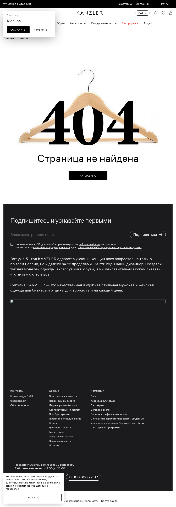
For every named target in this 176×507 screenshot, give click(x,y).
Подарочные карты (104, 23)
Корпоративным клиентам (64, 409)
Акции (147, 23)
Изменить (40, 29)
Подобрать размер (60, 414)
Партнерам (97, 405)
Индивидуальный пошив (63, 405)
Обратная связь (19, 405)
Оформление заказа (61, 436)
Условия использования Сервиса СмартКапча (118, 423)
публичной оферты (89, 244)
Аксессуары (78, 23)
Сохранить (17, 29)
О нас (94, 396)
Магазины (142, 3)
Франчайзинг (18, 400)
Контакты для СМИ (21, 396)
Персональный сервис (62, 400)
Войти (142, 13)
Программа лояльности (63, 396)
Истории (54, 445)
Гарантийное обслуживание (65, 418)
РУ (163, 3)
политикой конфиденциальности (51, 247)
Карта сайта (109, 501)
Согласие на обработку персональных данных (117, 418)
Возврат (54, 423)
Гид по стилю (56, 431)
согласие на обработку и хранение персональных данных (109, 247)
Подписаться (148, 234)
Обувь (61, 23)
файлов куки (53, 482)
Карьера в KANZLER (103, 400)
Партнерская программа (105, 427)
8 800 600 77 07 (83, 477)
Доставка (125, 3)
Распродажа (130, 23)
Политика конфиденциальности (109, 414)
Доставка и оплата (60, 427)
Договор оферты (100, 409)
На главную (88, 175)
